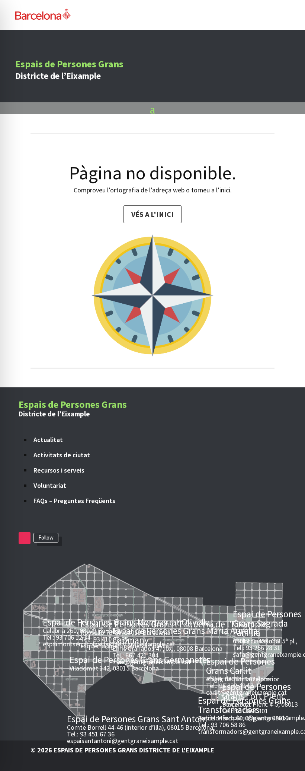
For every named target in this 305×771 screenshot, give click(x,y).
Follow (46, 537)
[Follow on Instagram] (24, 538)
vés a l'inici (152, 214)
